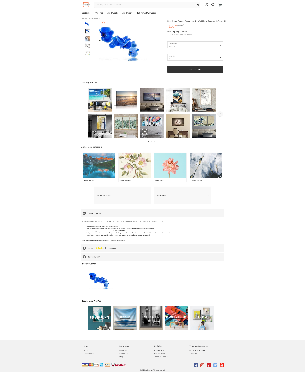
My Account (88, 350)
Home (84, 18)
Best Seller (86, 13)
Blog (121, 357)
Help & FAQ (123, 350)
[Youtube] (222, 365)
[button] (220, 114)
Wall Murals (112, 13)
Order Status (89, 354)
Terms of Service (161, 357)
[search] (198, 5)
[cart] (220, 5)
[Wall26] (85, 5)
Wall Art (99, 13)
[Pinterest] (209, 365)
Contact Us (123, 354)
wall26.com (148, 370)
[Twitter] (215, 365)
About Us (193, 354)
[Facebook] (196, 365)
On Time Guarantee (197, 350)
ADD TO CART (195, 69)
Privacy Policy (159, 350)
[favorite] (213, 5)
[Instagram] (202, 365)
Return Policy (159, 354)
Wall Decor (127, 13)
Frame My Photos (148, 13)
